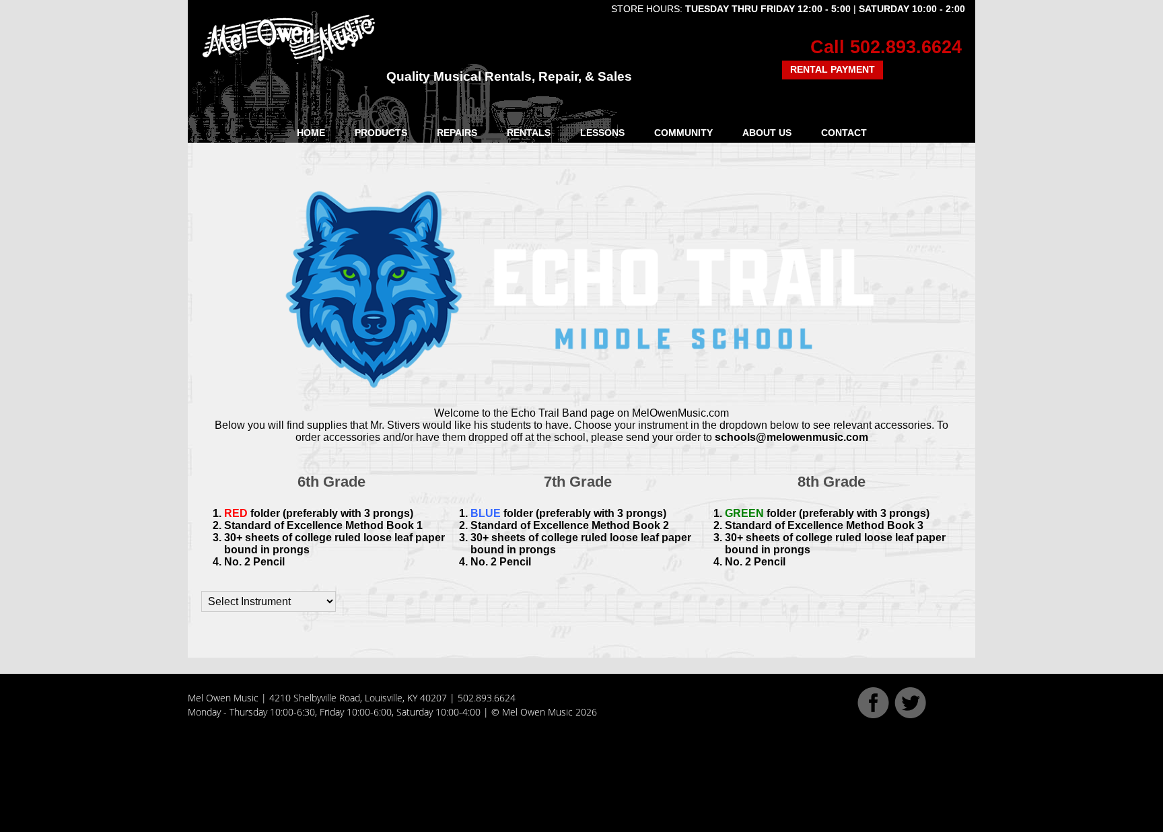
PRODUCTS (381, 132)
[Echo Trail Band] (581, 191)
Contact (844, 132)
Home (311, 132)
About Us (766, 132)
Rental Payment (832, 69)
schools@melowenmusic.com (791, 437)
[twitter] (910, 714)
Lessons (602, 132)
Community (683, 132)
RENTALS (529, 132)
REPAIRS (457, 132)
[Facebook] (873, 714)
